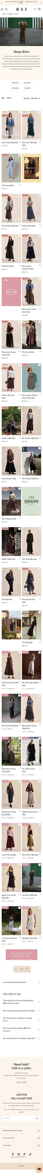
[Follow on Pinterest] (24, 1154)
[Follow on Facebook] (12, 1154)
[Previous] (2, 2)
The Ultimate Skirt (9, 478)
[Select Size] (19, 112)
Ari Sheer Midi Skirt (29, 895)
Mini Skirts (15, 83)
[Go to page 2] (27, 968)
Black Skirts (15, 88)
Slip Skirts (27, 88)
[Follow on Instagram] (18, 1154)
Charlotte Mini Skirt (29, 938)
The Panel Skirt (8, 185)
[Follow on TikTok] (30, 1154)
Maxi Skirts (27, 83)
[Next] (40, 2)
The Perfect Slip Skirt (10, 142)
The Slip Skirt (7, 599)
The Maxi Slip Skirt (29, 559)
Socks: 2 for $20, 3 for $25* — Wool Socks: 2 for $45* (21, 2)
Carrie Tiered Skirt (9, 855)
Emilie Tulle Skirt (8, 438)
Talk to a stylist (21, 1082)
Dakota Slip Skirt (28, 226)
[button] (31, 98)
